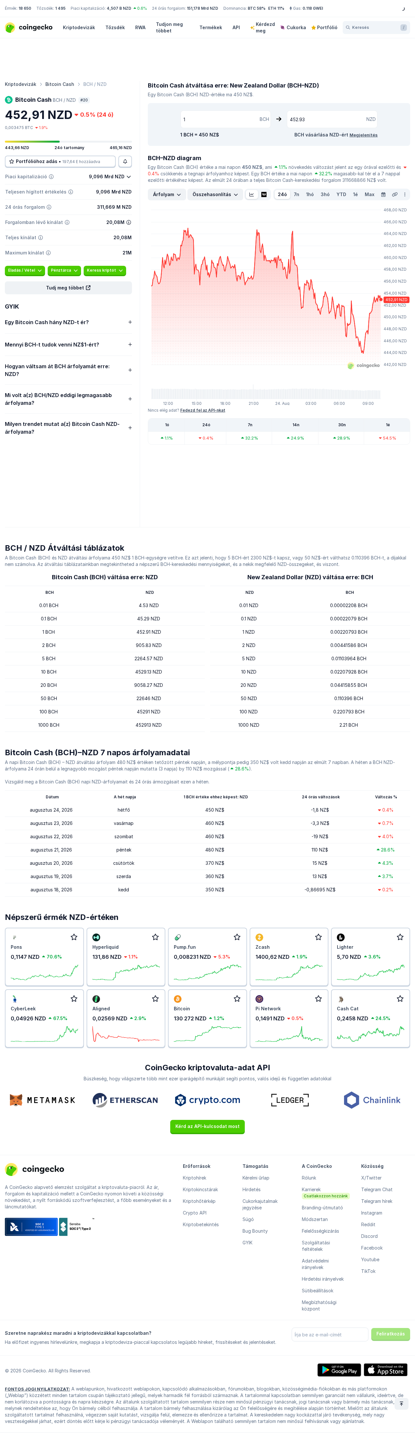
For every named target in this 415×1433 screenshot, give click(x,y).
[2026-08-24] (383, 194)
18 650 (24, 8)
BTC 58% (257, 8)
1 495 (60, 8)
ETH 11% (276, 8)
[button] (68, 287)
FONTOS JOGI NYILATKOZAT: (37, 1389)
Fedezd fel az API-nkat (202, 410)
